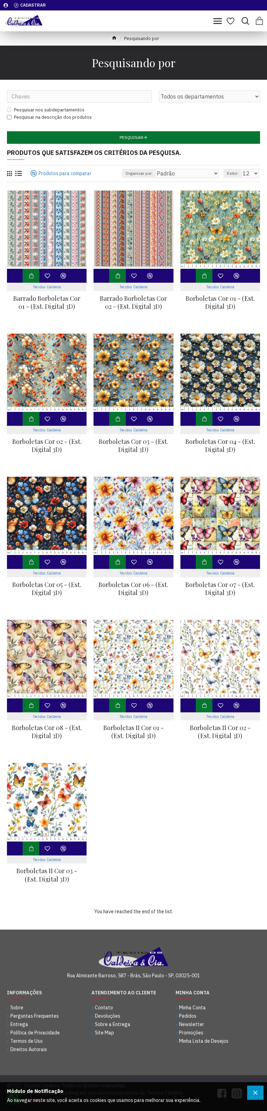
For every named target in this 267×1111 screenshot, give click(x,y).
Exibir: (232, 173)
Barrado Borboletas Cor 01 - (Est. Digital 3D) (46, 303)
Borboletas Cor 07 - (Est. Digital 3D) (220, 589)
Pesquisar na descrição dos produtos (53, 117)
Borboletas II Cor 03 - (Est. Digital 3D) (46, 875)
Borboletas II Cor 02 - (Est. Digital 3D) (220, 732)
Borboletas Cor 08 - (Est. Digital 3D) (47, 732)
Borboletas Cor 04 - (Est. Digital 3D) (220, 446)
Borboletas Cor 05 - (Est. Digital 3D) (46, 589)
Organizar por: (139, 173)
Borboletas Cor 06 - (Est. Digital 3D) (133, 589)
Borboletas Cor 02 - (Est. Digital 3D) (47, 446)
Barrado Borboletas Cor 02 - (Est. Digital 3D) (133, 303)
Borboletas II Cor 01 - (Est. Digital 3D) (133, 732)
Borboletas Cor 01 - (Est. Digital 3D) (220, 303)
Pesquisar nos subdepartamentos (49, 110)
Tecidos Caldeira (47, 286)
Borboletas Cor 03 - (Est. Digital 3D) (133, 446)
